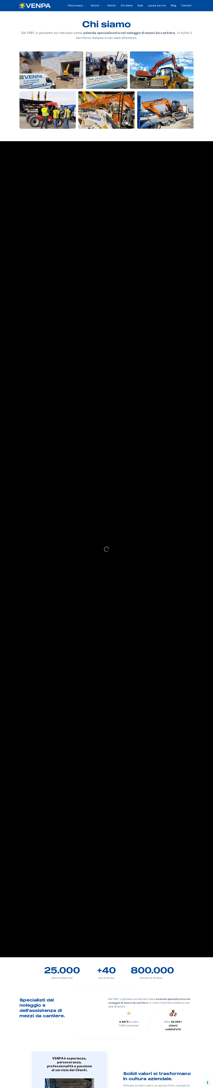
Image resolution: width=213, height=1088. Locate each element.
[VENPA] (35, 5)
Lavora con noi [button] (157, 5)
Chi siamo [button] (127, 5)
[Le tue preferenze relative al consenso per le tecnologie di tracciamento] (208, 1083)
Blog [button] (173, 5)
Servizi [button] (95, 5)
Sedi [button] (140, 5)
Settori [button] (111, 5)
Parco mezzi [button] (75, 5)
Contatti (186, 5)
